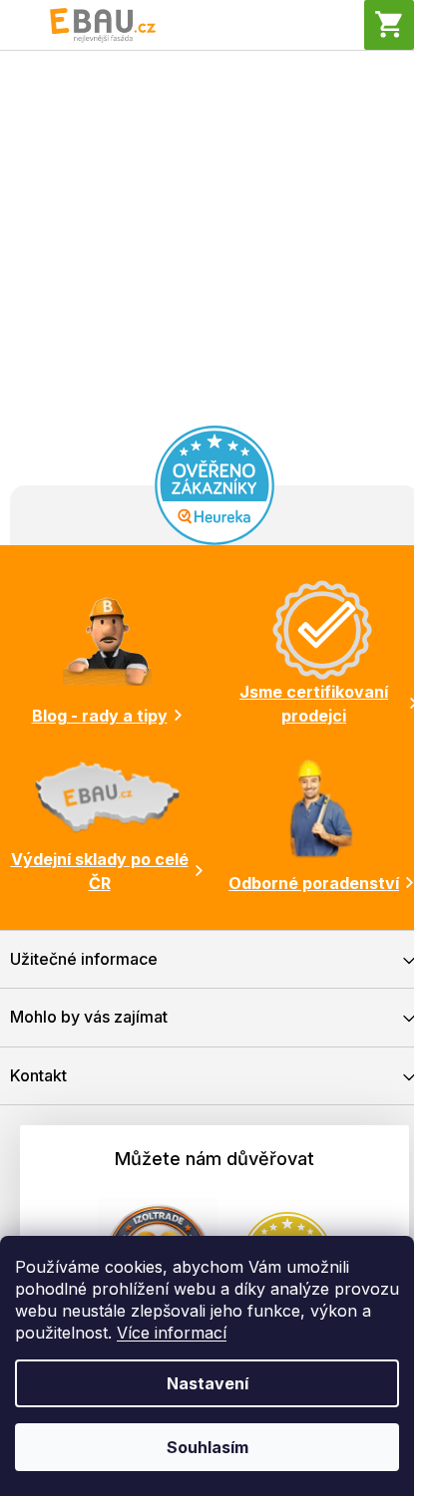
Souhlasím (207, 1447)
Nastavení (207, 1383)
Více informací (171, 1333)
